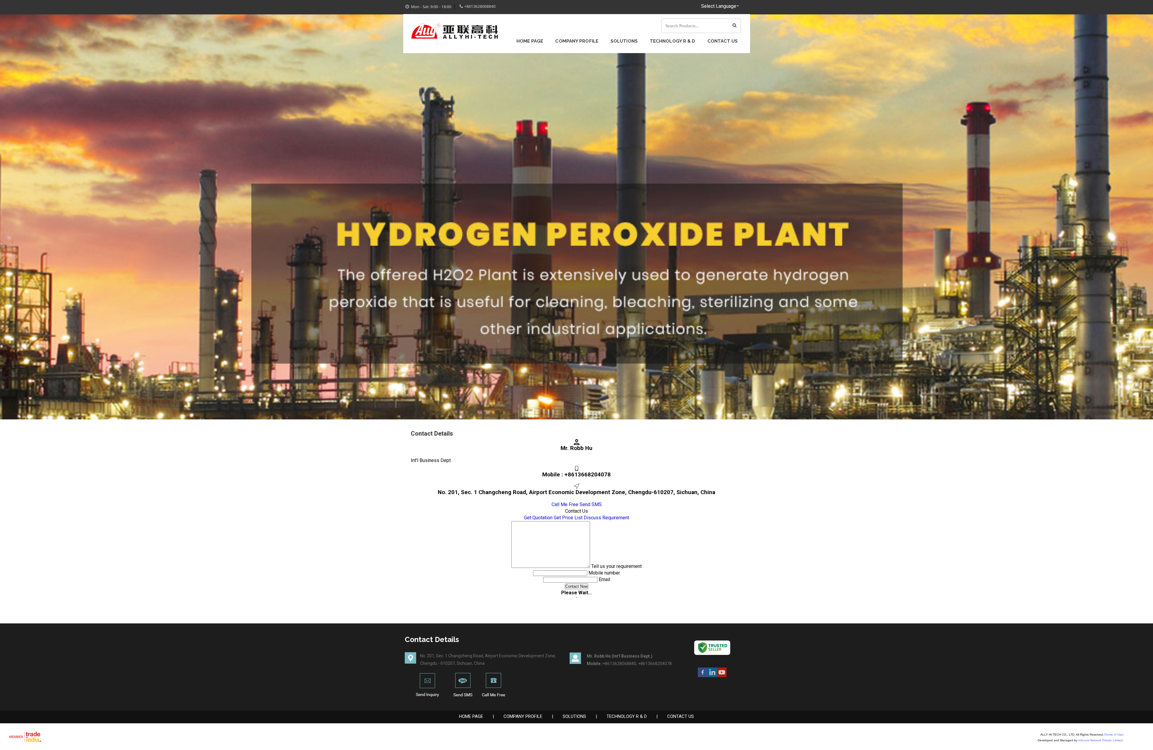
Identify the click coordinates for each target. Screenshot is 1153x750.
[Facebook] (702, 675)
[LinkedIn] (712, 675)
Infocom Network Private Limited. (1101, 740)
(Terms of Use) (1114, 734)
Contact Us (722, 41)
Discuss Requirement (606, 517)
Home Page (529, 41)
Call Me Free (565, 504)
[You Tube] (722, 675)
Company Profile (576, 41)
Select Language (718, 6)
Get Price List (568, 517)
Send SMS (591, 504)
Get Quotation (538, 517)
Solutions (624, 41)
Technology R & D (672, 41)
